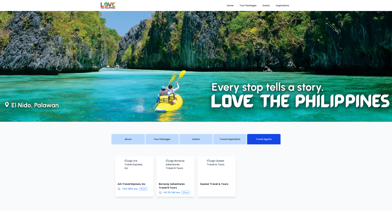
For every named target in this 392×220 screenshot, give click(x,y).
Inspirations (282, 5)
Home (230, 5)
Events (266, 5)
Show (143, 188)
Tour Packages (248, 5)
